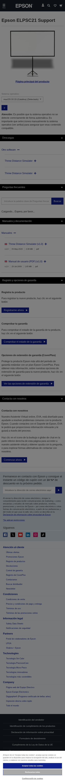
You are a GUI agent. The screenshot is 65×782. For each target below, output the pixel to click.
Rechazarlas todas (32, 772)
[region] (32, 766)
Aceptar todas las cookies (32, 766)
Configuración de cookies (32, 778)
